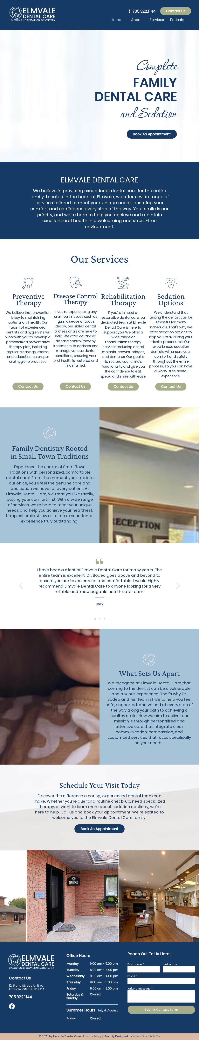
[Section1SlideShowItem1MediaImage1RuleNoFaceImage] (95, 619)
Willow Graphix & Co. (146, 1036)
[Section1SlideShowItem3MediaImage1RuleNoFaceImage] (104, 619)
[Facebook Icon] (12, 1006)
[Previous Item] (6, 895)
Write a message (139, 988)
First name (134, 964)
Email (131, 976)
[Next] (178, 586)
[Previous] (21, 586)
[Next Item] (192, 895)
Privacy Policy (92, 1036)
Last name (170, 964)
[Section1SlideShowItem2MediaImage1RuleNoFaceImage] (99, 619)
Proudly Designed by (119, 1036)
